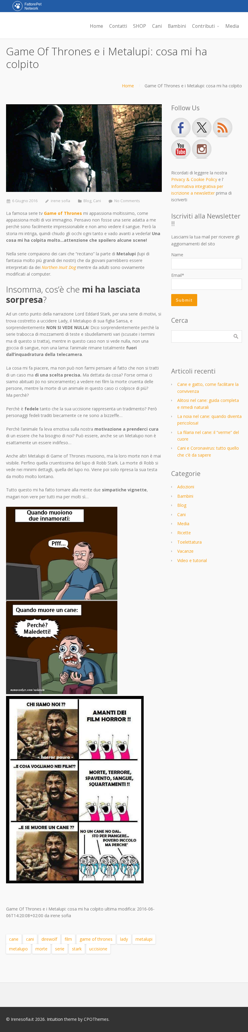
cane (13, 939)
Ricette (184, 532)
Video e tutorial (192, 560)
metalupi (143, 939)
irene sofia (60, 200)
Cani (97, 200)
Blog (87, 200)
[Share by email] (36, 922)
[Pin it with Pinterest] (27, 922)
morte (41, 949)
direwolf (49, 939)
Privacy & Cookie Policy (194, 179)
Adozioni (185, 487)
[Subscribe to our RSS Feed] (222, 127)
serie (59, 949)
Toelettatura (189, 542)
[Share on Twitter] (18, 922)
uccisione (98, 949)
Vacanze (185, 551)
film (68, 939)
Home (128, 86)
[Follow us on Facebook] (181, 127)
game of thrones (96, 939)
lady (124, 939)
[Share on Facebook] (9, 922)
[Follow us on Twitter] (201, 127)
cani (30, 939)
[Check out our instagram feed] (201, 149)
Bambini (185, 496)
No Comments (127, 200)
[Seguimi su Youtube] (181, 149)
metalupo (18, 949)
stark (77, 949)
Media (183, 523)
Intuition (55, 1019)
